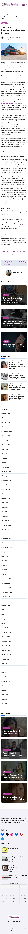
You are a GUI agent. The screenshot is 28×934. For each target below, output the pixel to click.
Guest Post (18, 272)
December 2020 (7, 686)
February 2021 (6, 681)
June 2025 (5, 453)
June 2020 (5, 699)
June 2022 (5, 614)
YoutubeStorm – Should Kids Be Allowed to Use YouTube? (13, 868)
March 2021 (5, 677)
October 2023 (6, 543)
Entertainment (7, 793)
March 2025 (5, 467)
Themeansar (13, 931)
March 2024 (5, 520)
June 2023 (5, 561)
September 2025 (7, 440)
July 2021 (4, 663)
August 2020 (6, 690)
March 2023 (5, 574)
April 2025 (5, 462)
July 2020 (5, 695)
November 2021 (6, 645)
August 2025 (6, 444)
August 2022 (6, 605)
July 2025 (5, 449)
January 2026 (6, 422)
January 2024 (6, 529)
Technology (7, 750)
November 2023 (7, 538)
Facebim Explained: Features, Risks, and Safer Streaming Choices (17, 387)
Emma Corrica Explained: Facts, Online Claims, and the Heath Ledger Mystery (18, 398)
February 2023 (6, 578)
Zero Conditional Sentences (13, 849)
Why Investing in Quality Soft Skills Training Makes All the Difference (14, 347)
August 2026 (6, 413)
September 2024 (7, 494)
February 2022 (6, 632)
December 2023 (6, 534)
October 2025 (6, 436)
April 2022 (5, 623)
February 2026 (6, 418)
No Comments (5, 39)
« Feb (13, 908)
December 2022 (7, 587)
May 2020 (5, 703)
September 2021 (7, 654)
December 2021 (6, 641)
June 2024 (5, 507)
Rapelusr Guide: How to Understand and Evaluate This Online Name (17, 377)
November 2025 (7, 431)
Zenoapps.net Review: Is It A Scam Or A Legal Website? (13, 859)
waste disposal (22, 225)
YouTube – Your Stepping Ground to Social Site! (13, 877)
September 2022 (7, 601)
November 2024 (7, 485)
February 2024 (6, 525)
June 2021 (5, 668)
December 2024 (7, 480)
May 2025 (5, 458)
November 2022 (7, 592)
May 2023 (5, 565)
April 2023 (5, 570)
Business (4, 23)
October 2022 (6, 596)
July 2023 (5, 556)
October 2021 (6, 650)
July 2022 (5, 610)
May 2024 (5, 511)
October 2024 (6, 489)
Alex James (7, 302)
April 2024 (5, 516)
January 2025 (6, 476)
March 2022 (5, 628)
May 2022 (5, 619)
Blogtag (22, 929)
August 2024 (6, 498)
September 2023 (7, 547)
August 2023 (6, 552)
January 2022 (6, 636)
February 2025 (6, 471)
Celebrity (6, 728)
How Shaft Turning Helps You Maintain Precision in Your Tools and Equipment (13, 324)
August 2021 (5, 659)
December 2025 (7, 427)
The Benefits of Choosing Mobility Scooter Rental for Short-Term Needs (13, 300)
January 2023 (6, 583)
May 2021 (5, 672)
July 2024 (5, 503)
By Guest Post (7, 37)
